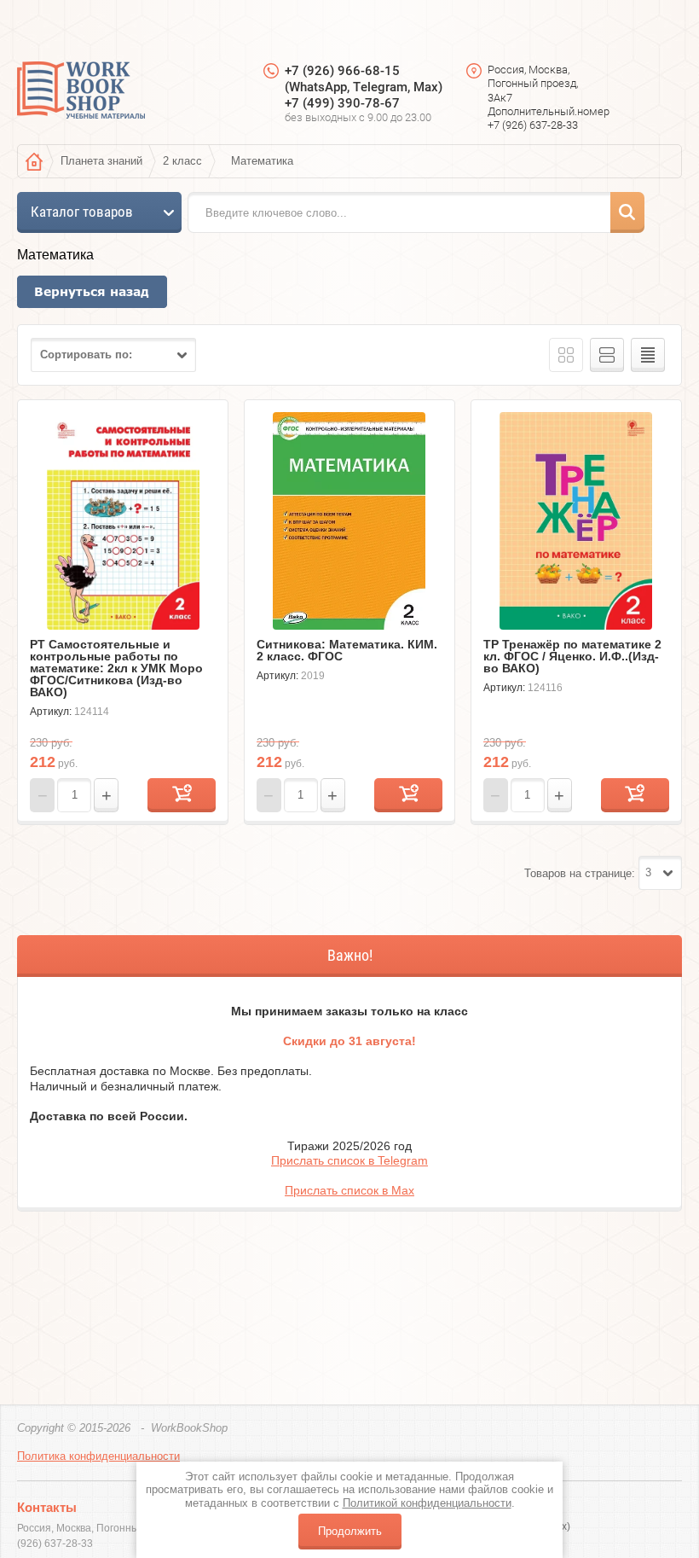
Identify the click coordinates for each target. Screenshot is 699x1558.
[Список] (607, 355)
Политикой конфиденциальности (427, 1503)
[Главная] (34, 161)
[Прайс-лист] (648, 355)
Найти (627, 212)
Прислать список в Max (349, 1190)
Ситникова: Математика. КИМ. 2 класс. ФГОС (347, 650)
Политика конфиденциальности (98, 1456)
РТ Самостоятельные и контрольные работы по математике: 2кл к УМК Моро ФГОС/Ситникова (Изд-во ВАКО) (116, 668)
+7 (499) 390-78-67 (342, 103)
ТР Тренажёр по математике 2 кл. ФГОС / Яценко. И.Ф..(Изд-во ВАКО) (572, 656)
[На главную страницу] (81, 92)
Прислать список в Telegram (349, 1160)
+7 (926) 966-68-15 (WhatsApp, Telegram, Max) (363, 79)
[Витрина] (566, 355)
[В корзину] (181, 795)
